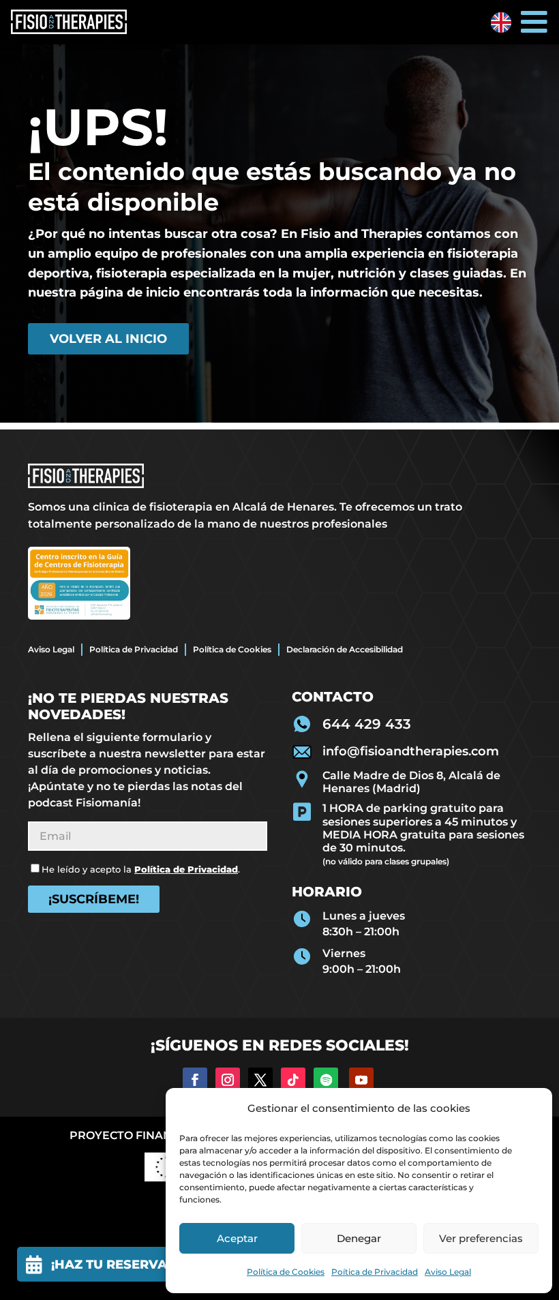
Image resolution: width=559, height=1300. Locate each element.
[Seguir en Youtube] (361, 1080)
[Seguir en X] (260, 1080)
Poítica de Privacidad (374, 1272)
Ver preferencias (481, 1238)
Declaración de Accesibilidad (344, 649)
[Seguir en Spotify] (326, 1080)
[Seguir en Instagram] (227, 1080)
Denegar (359, 1238)
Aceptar (237, 1238)
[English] (501, 22)
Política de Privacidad (133, 649)
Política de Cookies (285, 1272)
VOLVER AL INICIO (108, 338)
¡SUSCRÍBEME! (93, 899)
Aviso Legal (448, 1272)
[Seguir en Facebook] (195, 1080)
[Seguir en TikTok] (293, 1080)
